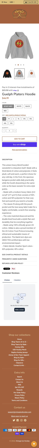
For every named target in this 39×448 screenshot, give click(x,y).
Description (7, 159)
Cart (32, 2)
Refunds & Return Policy (12, 263)
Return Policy (19, 398)
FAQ (19, 385)
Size (14, 115)
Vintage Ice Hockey (23, 441)
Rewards (20, 390)
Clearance (19, 363)
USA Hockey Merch (19, 350)
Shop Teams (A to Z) (19, 342)
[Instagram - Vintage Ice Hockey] (21, 420)
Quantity (5, 127)
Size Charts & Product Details (16, 115)
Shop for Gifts (19, 360)
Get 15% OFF (19, 387)
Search (19, 377)
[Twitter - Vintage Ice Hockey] (14, 420)
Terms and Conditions (19, 400)
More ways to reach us (19, 416)
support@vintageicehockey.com (19, 412)
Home (19, 339)
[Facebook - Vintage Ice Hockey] (17, 420)
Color (4, 102)
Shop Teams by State (18, 344)
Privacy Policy (19, 395)
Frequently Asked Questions (14, 259)
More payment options (19, 150)
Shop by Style (19, 358)
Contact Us (19, 379)
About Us (19, 382)
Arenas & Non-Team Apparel (19, 355)
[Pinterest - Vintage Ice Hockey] (25, 420)
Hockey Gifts (19, 347)
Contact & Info (19, 365)
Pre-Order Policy (19, 393)
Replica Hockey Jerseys (19, 352)
